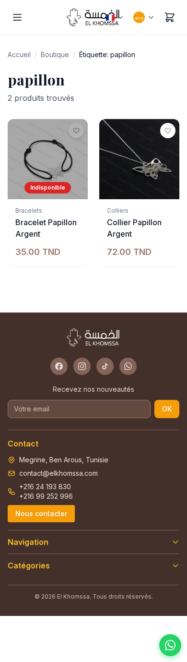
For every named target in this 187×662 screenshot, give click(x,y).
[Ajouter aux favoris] (76, 130)
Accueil (19, 54)
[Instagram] (82, 366)
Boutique (55, 54)
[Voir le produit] (75, 186)
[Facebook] (59, 366)
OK (167, 409)
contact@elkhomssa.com (58, 473)
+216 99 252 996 (46, 496)
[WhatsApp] (128, 366)
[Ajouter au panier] (166, 186)
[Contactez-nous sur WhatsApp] (170, 645)
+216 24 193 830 (45, 486)
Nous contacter (41, 513)
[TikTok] (105, 366)
